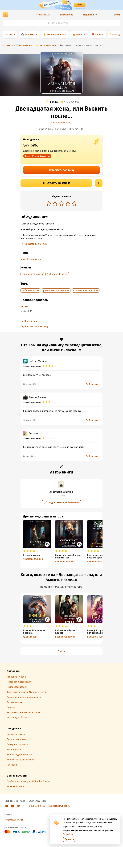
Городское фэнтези (32, 274)
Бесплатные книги (56, 34)
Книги (11, 34)
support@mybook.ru (59, 806)
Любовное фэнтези (57, 274)
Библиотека (66, 14)
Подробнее (68, 834)
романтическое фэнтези (56, 290)
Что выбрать (43, 14)
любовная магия (30, 290)
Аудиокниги (31, 34)
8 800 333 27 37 (37, 806)
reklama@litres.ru (13, 819)
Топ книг (99, 34)
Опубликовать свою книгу (34, 326)
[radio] (48, 203)
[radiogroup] (61, 204)
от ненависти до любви (85, 290)
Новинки (80, 34)
